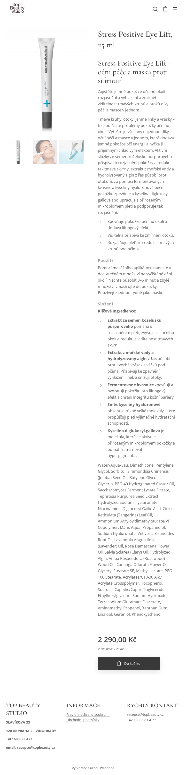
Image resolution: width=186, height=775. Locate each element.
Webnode (107, 768)
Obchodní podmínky (82, 719)
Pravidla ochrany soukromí (87, 714)
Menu (175, 9)
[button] (155, 9)
